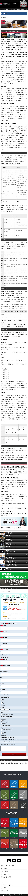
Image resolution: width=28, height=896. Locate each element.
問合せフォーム (6, 739)
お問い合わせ (4, 890)
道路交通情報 (4, 871)
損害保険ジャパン (5, 874)
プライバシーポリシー (6, 885)
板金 (3, 703)
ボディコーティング (6, 729)
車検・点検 (3, 9)
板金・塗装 (13, 9)
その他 (3, 705)
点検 (3, 701)
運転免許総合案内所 (6, 877)
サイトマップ (4, 882)
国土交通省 (4, 868)
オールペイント (5, 722)
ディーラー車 (5, 714)
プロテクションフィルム (7, 728)
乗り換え (4, 732)
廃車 (3, 733)
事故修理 (18, 9)
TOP (1, 17)
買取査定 (4, 735)
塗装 (3, 720)
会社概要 (22, 9)
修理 (3, 702)
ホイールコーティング (7, 730)
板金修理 (4, 719)
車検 (3, 699)
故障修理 (7, 9)
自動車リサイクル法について (8, 865)
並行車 (11, 714)
